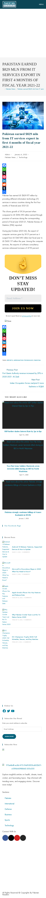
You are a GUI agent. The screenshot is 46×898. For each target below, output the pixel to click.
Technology (23, 157)
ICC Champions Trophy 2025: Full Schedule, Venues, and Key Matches (25, 638)
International (9, 803)
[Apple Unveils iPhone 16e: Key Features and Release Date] (6, 595)
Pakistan (37, 360)
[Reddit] (23, 184)
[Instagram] (23, 838)
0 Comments (26, 552)
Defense (8, 809)
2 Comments (27, 642)
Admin (7, 154)
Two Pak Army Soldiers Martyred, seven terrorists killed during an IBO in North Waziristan (23, 468)
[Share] (23, 192)
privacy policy (26, 316)
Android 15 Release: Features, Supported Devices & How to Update (27, 548)
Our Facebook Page (12, 526)
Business (8, 814)
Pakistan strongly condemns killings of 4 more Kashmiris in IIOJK (23, 513)
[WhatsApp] (23, 169)
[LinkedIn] (23, 181)
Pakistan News (10, 157)
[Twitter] (8, 711)
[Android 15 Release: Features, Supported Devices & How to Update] (6, 549)
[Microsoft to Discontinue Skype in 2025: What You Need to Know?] (6, 571)
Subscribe (9, 736)
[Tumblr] (23, 188)
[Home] (3, 89)
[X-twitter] (11, 838)
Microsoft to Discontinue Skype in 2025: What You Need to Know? (26, 570)
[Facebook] (23, 165)
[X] (23, 173)
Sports (7, 820)
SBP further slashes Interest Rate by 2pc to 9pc (23, 431)
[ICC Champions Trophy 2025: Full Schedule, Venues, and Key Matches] (6, 639)
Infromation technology (23, 360)
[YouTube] (13, 711)
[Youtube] (17, 838)
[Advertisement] (23, 33)
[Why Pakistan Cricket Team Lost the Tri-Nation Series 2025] (6, 617)
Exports (10, 360)
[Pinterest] (23, 177)
